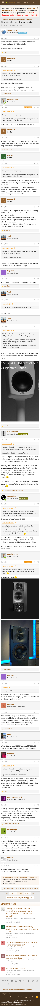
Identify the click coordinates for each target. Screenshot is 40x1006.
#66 (38, 207)
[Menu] (2, 2)
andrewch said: (7, 112)
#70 (38, 326)
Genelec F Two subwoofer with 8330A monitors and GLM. (21, 956)
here (31, 13)
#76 (38, 742)
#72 (38, 504)
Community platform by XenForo (18, 1001)
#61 (38, 38)
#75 (38, 712)
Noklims (8, 947)
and (13, 490)
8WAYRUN (24, 1004)
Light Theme (7, 994)
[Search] (37, 2)
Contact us (4, 997)
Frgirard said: (6, 304)
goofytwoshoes (10, 960)
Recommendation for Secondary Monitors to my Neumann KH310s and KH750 (22, 929)
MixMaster (9, 934)
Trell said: (5, 688)
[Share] (34, 38)
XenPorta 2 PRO (5, 1004)
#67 (38, 244)
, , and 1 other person (21, 889)
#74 (38, 683)
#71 (38, 440)
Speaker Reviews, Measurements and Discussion (20, 919)
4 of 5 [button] (20, 894)
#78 (38, 805)
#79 (38, 837)
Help (33, 997)
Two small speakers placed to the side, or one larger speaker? (22, 943)
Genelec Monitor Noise (15, 968)
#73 (38, 562)
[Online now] (5, 103)
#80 (38, 866)
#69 (38, 300)
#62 (38, 66)
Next (26, 894)
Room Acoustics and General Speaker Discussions (22, 961)
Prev (13, 894)
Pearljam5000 (7, 25)
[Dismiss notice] (37, 8)
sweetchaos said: (7, 70)
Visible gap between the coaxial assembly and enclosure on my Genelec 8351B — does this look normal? (19, 912)
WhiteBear (9, 918)
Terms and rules (15, 997)
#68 (38, 279)
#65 (38, 163)
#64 (38, 138)
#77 (38, 761)
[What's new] (33, 2)
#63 (38, 107)
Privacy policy (25, 997)
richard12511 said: (8, 508)
